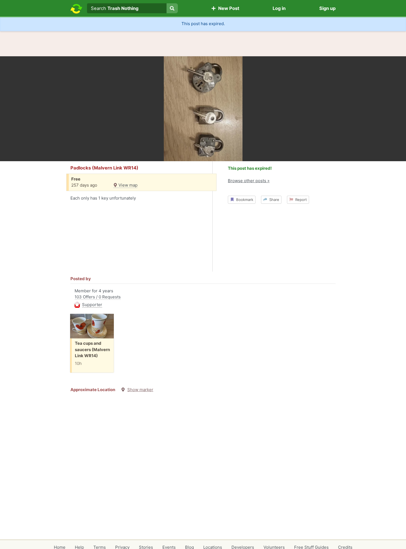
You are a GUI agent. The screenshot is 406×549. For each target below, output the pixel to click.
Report (300, 199)
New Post (227, 8)
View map (127, 185)
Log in (279, 8)
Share (273, 199)
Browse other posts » (249, 180)
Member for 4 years (98, 297)
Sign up (327, 8)
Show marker (140, 389)
